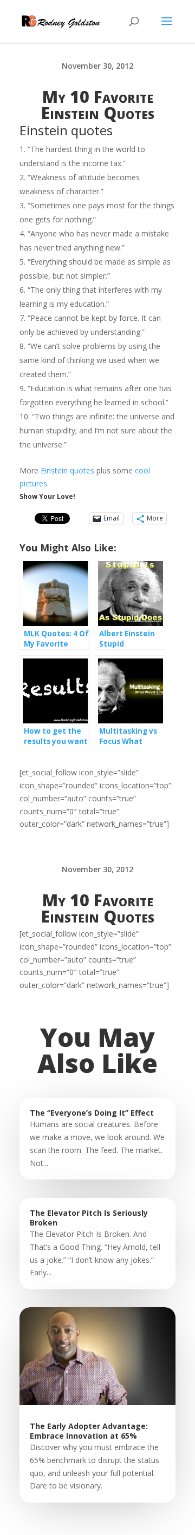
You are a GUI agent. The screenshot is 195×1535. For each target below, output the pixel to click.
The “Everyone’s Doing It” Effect (92, 1113)
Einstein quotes (67, 470)
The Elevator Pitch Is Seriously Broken (89, 1218)
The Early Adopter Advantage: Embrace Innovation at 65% (89, 1431)
